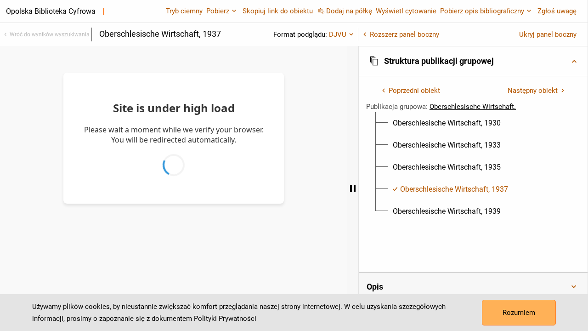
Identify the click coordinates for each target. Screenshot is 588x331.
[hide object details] (352, 188)
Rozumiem (519, 312)
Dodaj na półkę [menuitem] (349, 11)
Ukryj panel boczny (548, 34)
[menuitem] (446, 123)
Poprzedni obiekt (414, 90)
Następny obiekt (533, 90)
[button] (473, 61)
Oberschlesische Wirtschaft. (473, 107)
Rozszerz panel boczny (404, 34)
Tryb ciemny (184, 11)
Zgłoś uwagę (557, 11)
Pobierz (217, 11)
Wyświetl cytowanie (406, 11)
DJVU (337, 34)
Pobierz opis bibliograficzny (482, 11)
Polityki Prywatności (225, 318)
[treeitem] (473, 123)
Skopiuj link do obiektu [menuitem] (278, 11)
